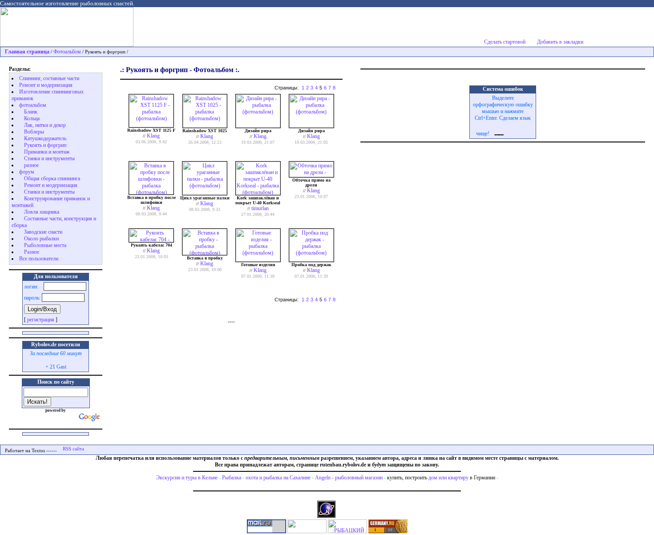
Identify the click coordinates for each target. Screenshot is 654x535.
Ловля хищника (41, 212)
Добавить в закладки (560, 42)
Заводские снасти (43, 232)
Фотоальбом (67, 52)
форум (26, 172)
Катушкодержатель (45, 138)
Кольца (32, 118)
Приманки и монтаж (46, 152)
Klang (153, 136)
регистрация (40, 319)
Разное (31, 252)
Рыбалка (231, 477)
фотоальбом (32, 105)
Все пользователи (38, 258)
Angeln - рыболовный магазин (349, 477)
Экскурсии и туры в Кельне (187, 477)
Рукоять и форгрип (45, 145)
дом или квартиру (448, 477)
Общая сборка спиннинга (52, 178)
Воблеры (34, 132)
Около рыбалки (41, 238)
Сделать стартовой (504, 42)
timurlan (260, 208)
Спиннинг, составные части (49, 78)
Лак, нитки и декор (45, 125)
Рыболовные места (45, 245)
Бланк (30, 112)
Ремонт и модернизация (46, 85)
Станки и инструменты (49, 158)
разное (31, 165)
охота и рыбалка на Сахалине (278, 477)
